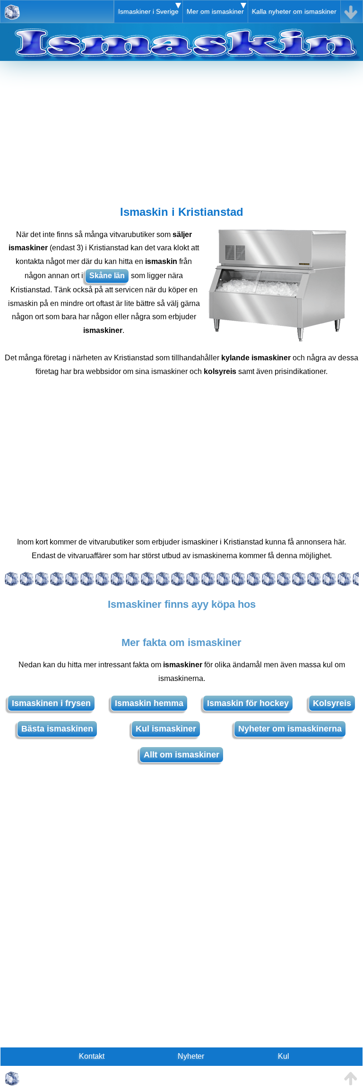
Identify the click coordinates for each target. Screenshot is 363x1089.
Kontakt (91, 1056)
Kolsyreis (332, 703)
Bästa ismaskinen (57, 728)
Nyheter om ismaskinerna (290, 728)
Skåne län (107, 276)
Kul (283, 1056)
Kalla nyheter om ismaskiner (294, 11)
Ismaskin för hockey (248, 703)
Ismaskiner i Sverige (148, 11)
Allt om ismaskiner (181, 754)
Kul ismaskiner (166, 728)
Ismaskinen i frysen (51, 703)
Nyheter (191, 1056)
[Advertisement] (181, 127)
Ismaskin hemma (149, 703)
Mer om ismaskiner (215, 11)
